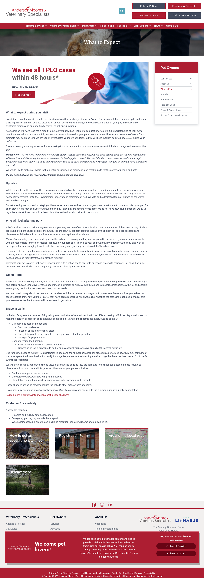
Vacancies (100, 523)
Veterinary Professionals (63, 25)
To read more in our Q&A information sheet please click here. (37, 395)
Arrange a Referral (16, 523)
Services (54, 523)
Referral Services (35, 25)
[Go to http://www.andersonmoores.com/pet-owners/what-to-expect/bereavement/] (27, 480)
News (157, 25)
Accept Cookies (178, 546)
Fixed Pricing (107, 25)
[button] (122, 11)
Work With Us (141, 25)
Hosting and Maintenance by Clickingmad (143, 576)
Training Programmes (106, 528)
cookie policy (106, 546)
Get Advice (11, 528)
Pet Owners (88, 25)
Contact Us (172, 25)
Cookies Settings (176, 540)
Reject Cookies (178, 553)
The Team (122, 25)
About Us (55, 528)
